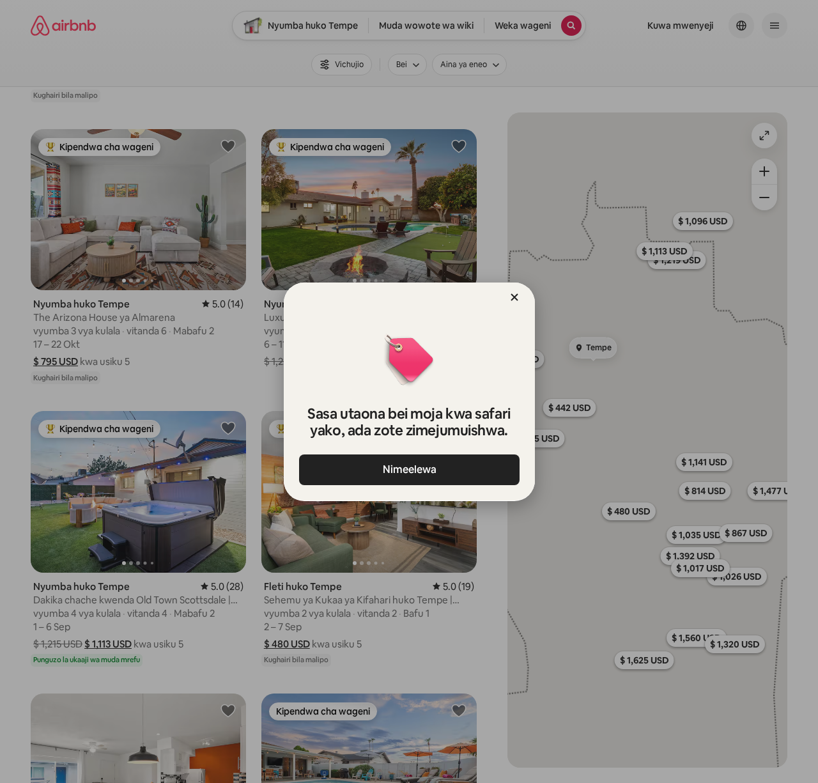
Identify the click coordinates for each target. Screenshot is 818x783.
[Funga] (514, 297)
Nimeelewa (409, 469)
